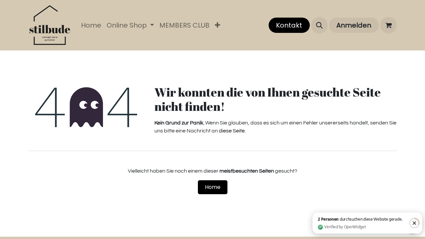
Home (212, 187)
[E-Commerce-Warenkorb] (388, 25)
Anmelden (353, 25)
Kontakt (289, 25)
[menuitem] (91, 25)
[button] (319, 25)
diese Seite (232, 130)
